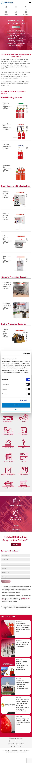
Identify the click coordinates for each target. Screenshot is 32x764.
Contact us (16, 27)
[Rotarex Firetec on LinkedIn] (11, 747)
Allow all (16, 405)
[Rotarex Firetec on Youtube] (14, 747)
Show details (23, 400)
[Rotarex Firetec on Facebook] (17, 747)
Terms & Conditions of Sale (17, 738)
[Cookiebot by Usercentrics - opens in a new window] (23, 353)
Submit (5, 581)
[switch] (28, 384)
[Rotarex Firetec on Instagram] (20, 747)
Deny (16, 409)
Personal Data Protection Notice (17, 743)
